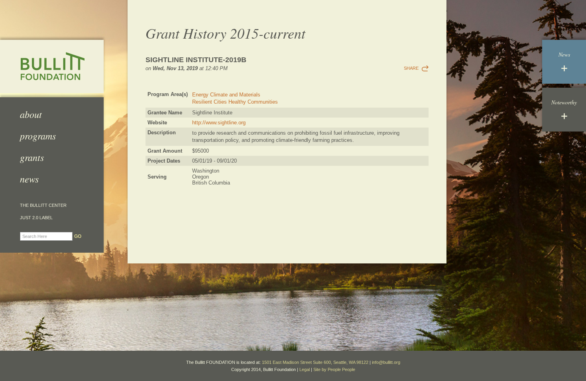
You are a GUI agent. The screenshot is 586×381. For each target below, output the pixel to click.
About (31, 114)
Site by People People (334, 369)
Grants (32, 157)
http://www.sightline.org (219, 123)
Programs (38, 135)
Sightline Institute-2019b (196, 60)
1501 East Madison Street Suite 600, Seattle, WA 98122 (315, 362)
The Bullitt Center (43, 205)
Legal (304, 369)
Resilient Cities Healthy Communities (235, 102)
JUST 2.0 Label (36, 218)
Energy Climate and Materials (226, 95)
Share (411, 68)
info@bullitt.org (386, 362)
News (29, 178)
